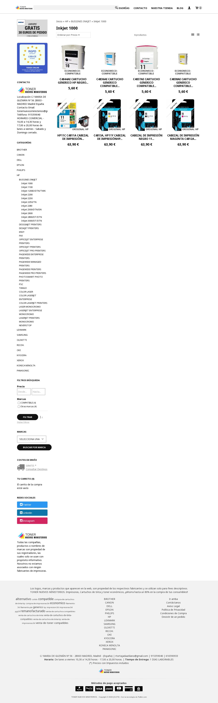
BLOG (180, 8)
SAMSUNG (22, 334)
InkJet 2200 (27, 194)
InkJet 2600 (27, 213)
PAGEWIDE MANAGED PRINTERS (30, 263)
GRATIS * (31, 465)
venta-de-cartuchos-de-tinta (30, 615)
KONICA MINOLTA (26, 365)
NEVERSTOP (25, 325)
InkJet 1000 (27, 183)
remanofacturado (33, 611)
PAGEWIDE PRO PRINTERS (32, 273)
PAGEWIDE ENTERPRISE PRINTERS (31, 256)
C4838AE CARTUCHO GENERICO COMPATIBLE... (183, 82)
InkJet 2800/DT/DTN (31, 216)
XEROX (20, 360)
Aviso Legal (173, 606)
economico (57, 603)
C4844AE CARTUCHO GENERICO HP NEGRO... (73, 80)
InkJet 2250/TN (28, 202)
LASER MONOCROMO (30, 306)
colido (34, 599)
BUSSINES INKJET (28, 179)
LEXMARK (21, 329)
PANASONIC (23, 370)
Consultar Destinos (36, 469)
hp (45, 607)
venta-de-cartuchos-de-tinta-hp (47, 619)
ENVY (21, 231)
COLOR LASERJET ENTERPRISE (27, 297)
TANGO (23, 287)
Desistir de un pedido (173, 616)
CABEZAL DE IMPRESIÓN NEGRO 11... (146, 137)
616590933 (172, 655)
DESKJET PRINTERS (29, 228)
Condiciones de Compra (173, 613)
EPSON (20, 164)
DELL (19, 159)
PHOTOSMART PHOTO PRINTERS (31, 278)
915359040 (157, 655)
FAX (21, 235)
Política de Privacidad (173, 609)
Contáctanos (173, 602)
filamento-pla (26, 607)
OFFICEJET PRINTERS (30, 246)
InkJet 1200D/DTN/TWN (33, 190)
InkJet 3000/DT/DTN (31, 220)
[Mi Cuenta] (189, 8)
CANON (20, 154)
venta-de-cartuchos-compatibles (60, 611)
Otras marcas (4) (28, 406)
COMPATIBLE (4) (28, 402)
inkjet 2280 (26, 205)
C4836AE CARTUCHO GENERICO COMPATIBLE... (109, 82)
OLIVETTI (22, 339)
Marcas (21, 399)
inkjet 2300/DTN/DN (31, 209)
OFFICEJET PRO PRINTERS (32, 250)
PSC (21, 284)
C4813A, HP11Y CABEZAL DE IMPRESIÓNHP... (110, 137)
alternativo (23, 599)
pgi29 (17, 611)
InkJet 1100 (27, 187)
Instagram (29, 520)
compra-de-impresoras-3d (37, 603)
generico (38, 607)
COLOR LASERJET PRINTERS (33, 302)
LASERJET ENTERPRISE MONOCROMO (30, 312)
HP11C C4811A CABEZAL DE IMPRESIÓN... (73, 137)
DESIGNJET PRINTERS (30, 224)
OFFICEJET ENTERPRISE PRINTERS (31, 241)
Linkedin (27, 512)
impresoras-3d (66, 607)
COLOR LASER (26, 291)
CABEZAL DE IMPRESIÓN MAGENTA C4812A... (183, 137)
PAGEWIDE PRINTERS (30, 269)
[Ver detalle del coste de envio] (21, 467)
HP (18, 175)
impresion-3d (53, 607)
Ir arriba (173, 599)
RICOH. (20, 345)
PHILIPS (21, 170)
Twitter (27, 504)
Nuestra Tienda (162, 8)
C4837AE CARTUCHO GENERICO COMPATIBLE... (146, 82)
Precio (21, 386)
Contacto (140, 8)
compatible (46, 599)
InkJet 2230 (27, 198)
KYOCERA (21, 355)
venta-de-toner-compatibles (52, 623)
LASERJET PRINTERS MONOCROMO (29, 319)
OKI (19, 350)
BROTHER (22, 149)
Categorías (121, 8)
